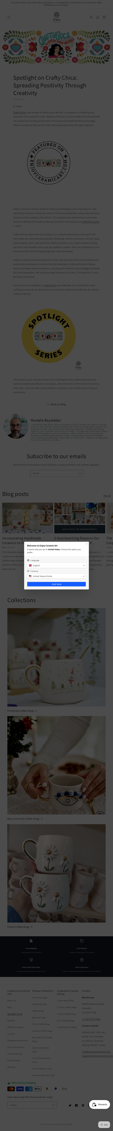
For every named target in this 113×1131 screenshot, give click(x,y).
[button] (56, 565)
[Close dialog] (86, 544)
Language (35, 560)
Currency (34, 571)
